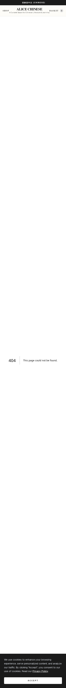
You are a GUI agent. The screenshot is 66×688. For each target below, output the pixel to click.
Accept (33, 681)
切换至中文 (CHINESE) (33, 3)
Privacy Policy (40, 671)
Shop (6, 10)
